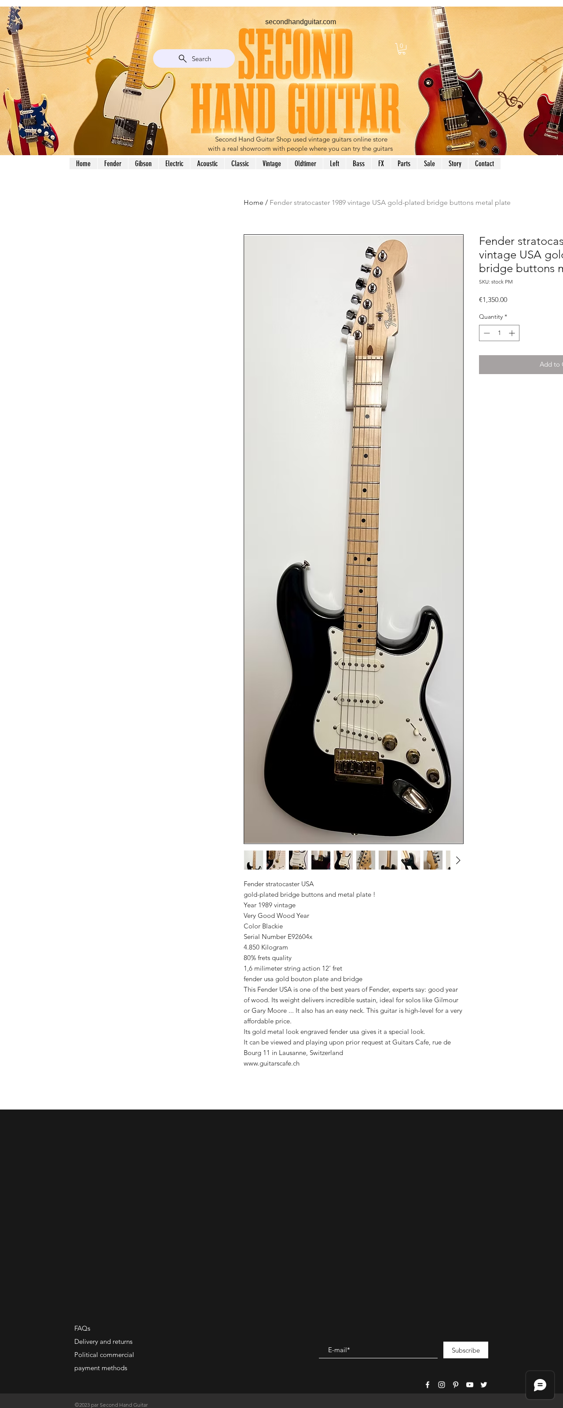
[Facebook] (427, 1384)
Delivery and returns (103, 1341)
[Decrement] (485, 333)
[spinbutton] (499, 333)
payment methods (100, 1368)
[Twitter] (483, 1384)
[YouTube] (469, 1384)
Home (253, 202)
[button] (402, 49)
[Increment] (512, 333)
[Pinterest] (455, 1384)
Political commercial (104, 1354)
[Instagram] (441, 1384)
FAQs (82, 1328)
